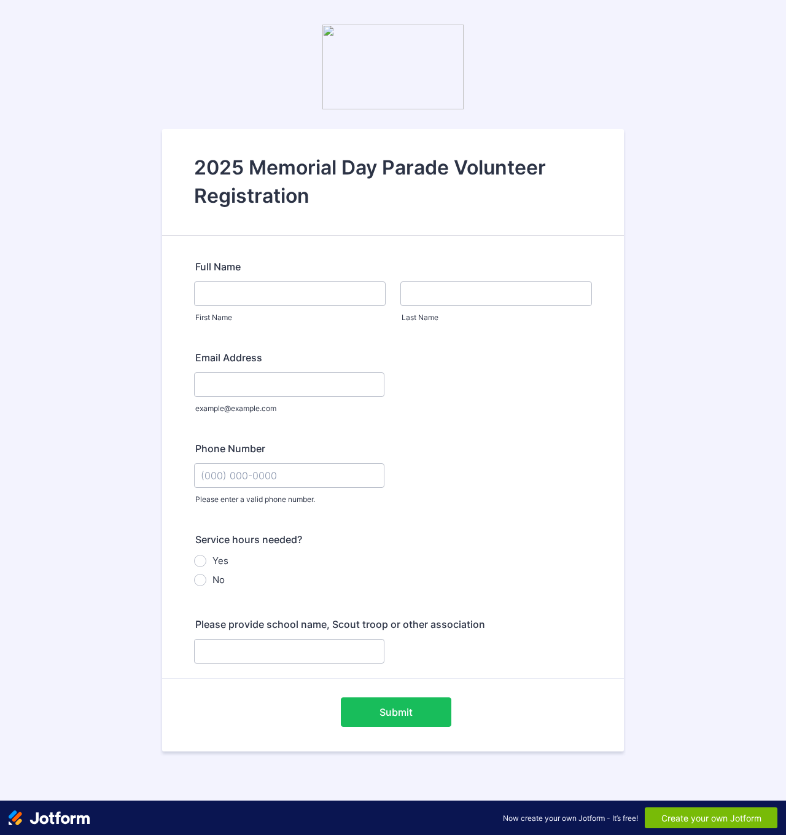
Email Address (228, 357)
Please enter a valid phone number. (255, 499)
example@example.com (235, 408)
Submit (396, 712)
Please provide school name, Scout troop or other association (340, 624)
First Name (213, 317)
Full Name (218, 267)
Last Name (420, 317)
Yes (220, 560)
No (218, 580)
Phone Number (230, 448)
